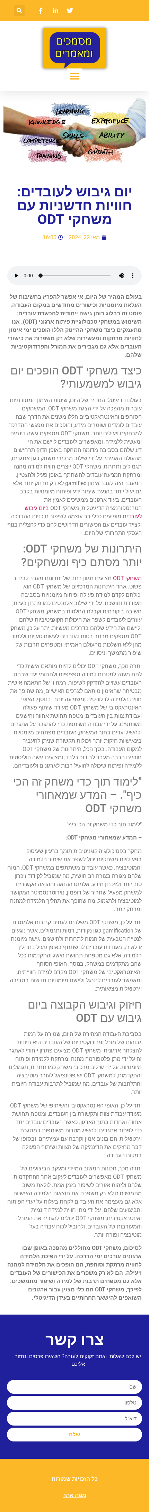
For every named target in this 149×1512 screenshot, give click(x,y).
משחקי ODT (127, 578)
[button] (19, 10)
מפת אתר (74, 1495)
